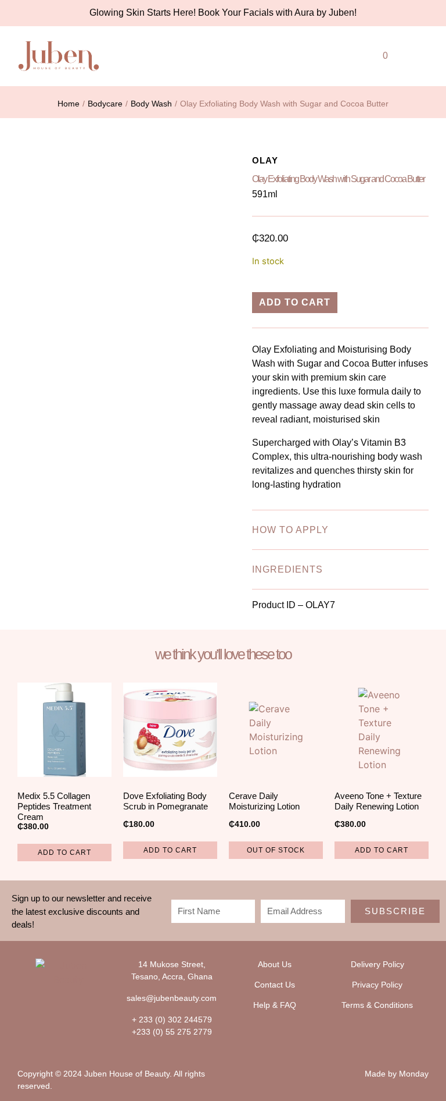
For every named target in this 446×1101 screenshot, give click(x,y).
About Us (275, 964)
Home (68, 103)
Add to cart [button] (64, 852)
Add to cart (294, 302)
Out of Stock (276, 850)
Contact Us (274, 984)
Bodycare (105, 103)
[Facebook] (57, 1008)
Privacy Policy (377, 984)
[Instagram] (80, 1008)
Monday (414, 1073)
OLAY (265, 160)
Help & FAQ (274, 1005)
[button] (327, 53)
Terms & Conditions (377, 1005)
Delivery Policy (377, 964)
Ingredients (287, 569)
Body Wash (151, 103)
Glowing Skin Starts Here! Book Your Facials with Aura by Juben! (223, 12)
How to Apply (290, 530)
